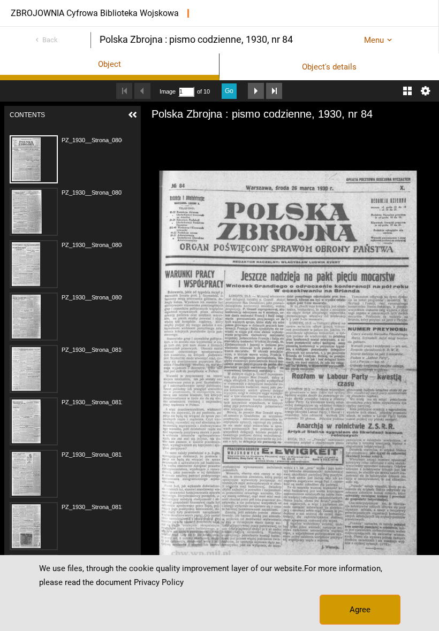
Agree (360, 609)
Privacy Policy (159, 582)
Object (109, 64)
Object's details (329, 67)
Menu (374, 40)
